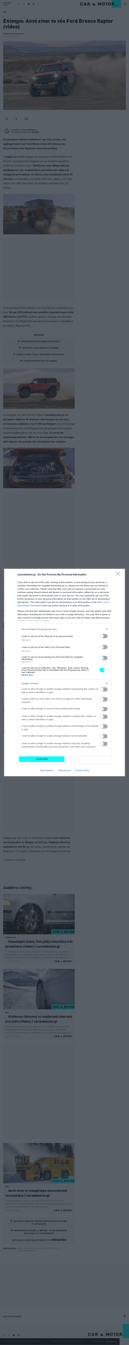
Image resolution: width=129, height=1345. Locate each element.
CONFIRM (42, 759)
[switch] (103, 636)
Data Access (64, 770)
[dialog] (64, 672)
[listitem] (64, 629)
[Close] (119, 575)
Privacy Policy (82, 770)
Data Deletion (46, 770)
